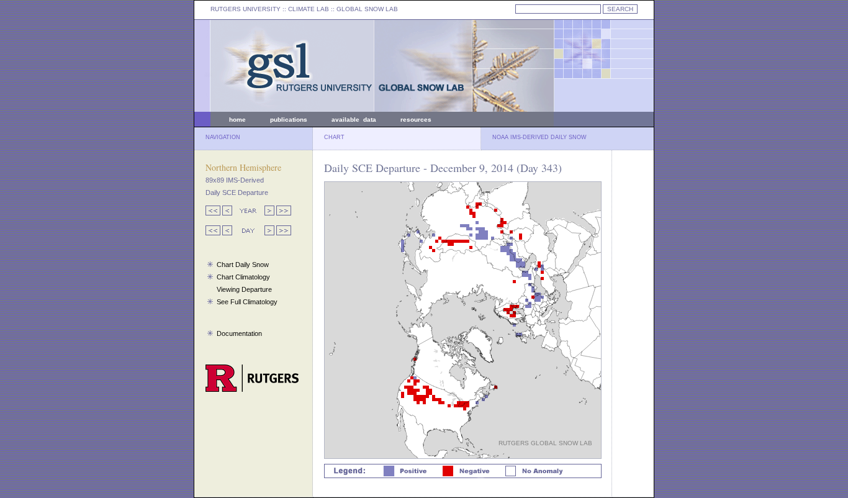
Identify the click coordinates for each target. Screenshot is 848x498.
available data (354, 119)
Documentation (239, 333)
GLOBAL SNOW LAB (367, 9)
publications (288, 119)
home (237, 119)
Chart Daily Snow (243, 264)
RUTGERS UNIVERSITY (245, 9)
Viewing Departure (244, 289)
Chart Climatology (243, 277)
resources (415, 119)
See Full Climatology (247, 302)
